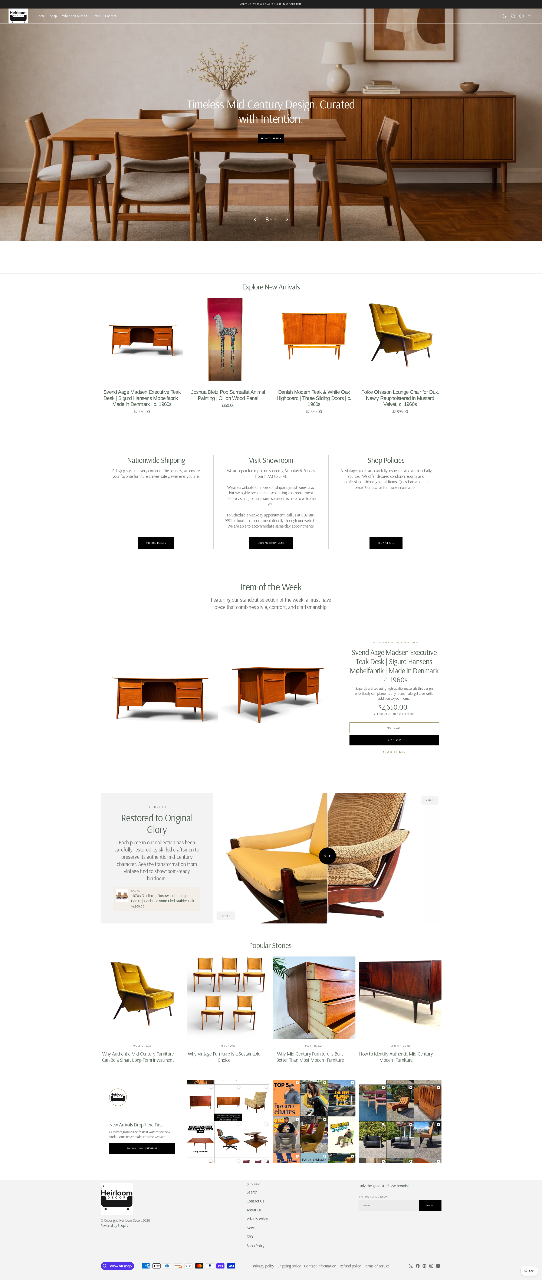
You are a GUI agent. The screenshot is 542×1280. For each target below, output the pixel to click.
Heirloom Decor (130, 1220)
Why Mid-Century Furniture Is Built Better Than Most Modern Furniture (310, 1057)
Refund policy (350, 1265)
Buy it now (394, 740)
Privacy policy (263, 1265)
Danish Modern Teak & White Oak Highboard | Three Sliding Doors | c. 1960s (314, 398)
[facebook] (417, 1266)
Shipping (379, 714)
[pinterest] (424, 1266)
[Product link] (142, 339)
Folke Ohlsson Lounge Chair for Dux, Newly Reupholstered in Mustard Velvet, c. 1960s (400, 398)
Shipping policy (289, 1265)
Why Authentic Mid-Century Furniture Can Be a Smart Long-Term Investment (138, 1057)
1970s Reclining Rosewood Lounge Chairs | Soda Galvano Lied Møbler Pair (162, 898)
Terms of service (377, 1265)
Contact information (320, 1265)
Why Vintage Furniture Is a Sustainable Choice (224, 1057)
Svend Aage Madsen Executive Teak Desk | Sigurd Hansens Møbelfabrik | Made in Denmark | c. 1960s (142, 398)
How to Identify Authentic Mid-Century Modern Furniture (396, 1057)
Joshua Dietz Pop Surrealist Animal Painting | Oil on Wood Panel (228, 395)
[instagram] (431, 1266)
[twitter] (410, 1266)
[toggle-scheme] (504, 16)
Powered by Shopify (114, 1225)
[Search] (513, 16)
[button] (521, 16)
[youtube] (438, 1266)
